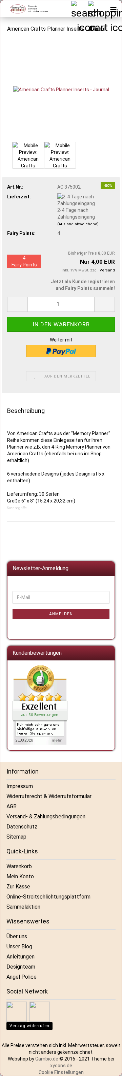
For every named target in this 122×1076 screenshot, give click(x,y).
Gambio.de (46, 1059)
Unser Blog (19, 946)
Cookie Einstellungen (61, 1072)
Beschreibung (26, 410)
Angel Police (21, 977)
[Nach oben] (108, 1066)
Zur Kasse (18, 886)
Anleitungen (20, 956)
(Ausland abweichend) (78, 224)
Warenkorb (19, 866)
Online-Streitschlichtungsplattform (48, 896)
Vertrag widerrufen (29, 1025)
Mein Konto (20, 876)
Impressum (19, 786)
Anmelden (61, 614)
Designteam (20, 967)
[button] (17, 304)
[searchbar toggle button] (79, 8)
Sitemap (16, 837)
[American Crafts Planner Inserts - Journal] (61, 89)
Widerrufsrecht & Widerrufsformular (49, 796)
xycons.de (61, 1065)
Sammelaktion (23, 907)
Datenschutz (21, 826)
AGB (11, 806)
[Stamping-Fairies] (25, 8)
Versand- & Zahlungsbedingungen (45, 816)
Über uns (16, 936)
